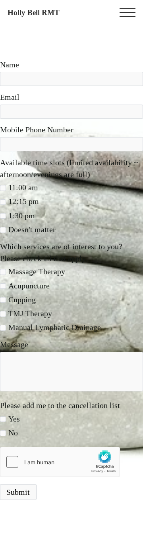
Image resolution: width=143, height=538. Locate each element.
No (13, 432)
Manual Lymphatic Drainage (54, 327)
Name (9, 64)
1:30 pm (21, 215)
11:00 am (23, 187)
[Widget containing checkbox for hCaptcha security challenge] (60, 462)
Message (14, 344)
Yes (14, 418)
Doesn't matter (32, 229)
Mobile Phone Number (36, 129)
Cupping (22, 299)
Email (9, 97)
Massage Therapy (36, 271)
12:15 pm (23, 201)
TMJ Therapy (30, 313)
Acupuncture (29, 285)
